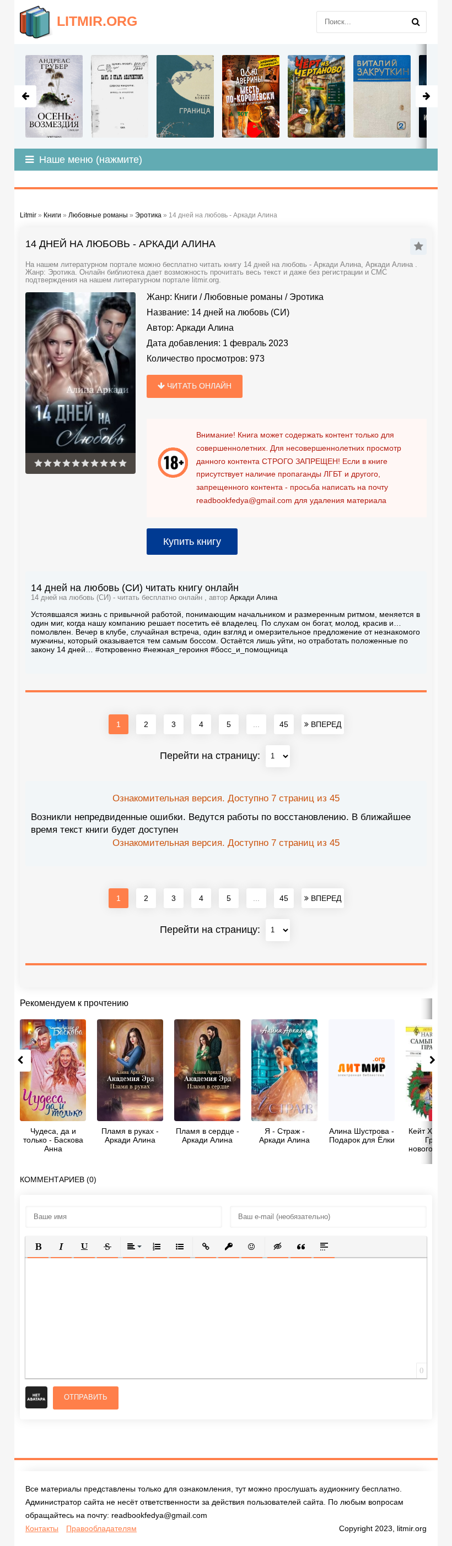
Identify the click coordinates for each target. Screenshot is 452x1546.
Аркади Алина (205, 327)
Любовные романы (243, 297)
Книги (185, 297)
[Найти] (416, 22)
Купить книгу (192, 541)
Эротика (306, 297)
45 (283, 724)
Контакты (41, 1528)
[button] (38, 1246)
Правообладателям (101, 1528)
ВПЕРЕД (325, 724)
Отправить (85, 1397)
